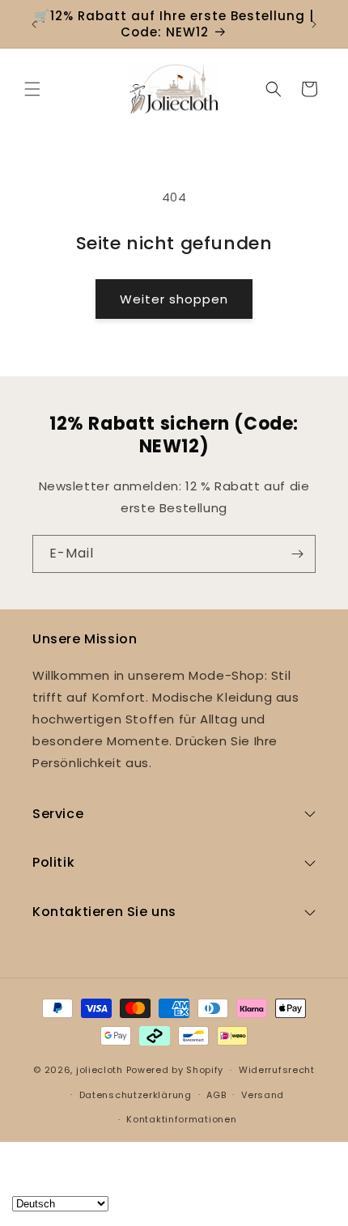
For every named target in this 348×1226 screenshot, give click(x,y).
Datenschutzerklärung (135, 1094)
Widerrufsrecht (277, 1069)
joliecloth (99, 1069)
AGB (216, 1094)
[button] (32, 89)
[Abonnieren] (297, 554)
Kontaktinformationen (181, 1119)
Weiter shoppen (174, 299)
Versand (262, 1094)
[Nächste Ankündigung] (314, 24)
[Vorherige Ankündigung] (34, 24)
